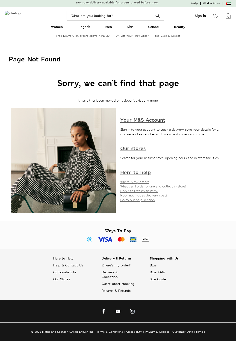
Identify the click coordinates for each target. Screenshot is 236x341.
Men (108, 26)
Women (57, 26)
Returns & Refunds (116, 291)
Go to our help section (137, 200)
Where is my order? (134, 182)
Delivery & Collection (110, 274)
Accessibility (134, 331)
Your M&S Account (142, 120)
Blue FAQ (157, 272)
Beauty (179, 26)
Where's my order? (116, 265)
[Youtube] (118, 312)
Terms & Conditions (110, 331)
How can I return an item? (139, 191)
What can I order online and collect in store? (153, 186)
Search (157, 15)
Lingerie (84, 26)
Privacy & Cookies (157, 331)
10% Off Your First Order (131, 35)
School (153, 26)
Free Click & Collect (166, 35)
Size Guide (158, 279)
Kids (130, 26)
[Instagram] (132, 312)
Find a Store (211, 3)
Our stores (133, 148)
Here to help (135, 172)
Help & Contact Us (68, 265)
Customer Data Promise (188, 331)
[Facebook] (104, 312)
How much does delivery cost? (143, 195)
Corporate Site (64, 272)
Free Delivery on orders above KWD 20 (82, 35)
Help (194, 3)
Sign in (200, 16)
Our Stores (61, 279)
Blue (153, 265)
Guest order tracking (118, 284)
